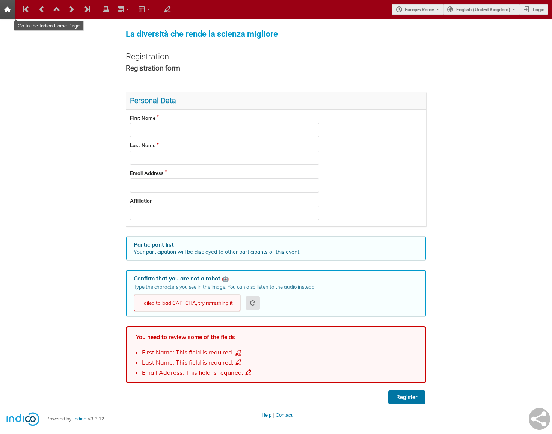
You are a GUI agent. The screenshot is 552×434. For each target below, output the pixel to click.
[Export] (123, 9)
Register (406, 397)
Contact (284, 415)
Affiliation (141, 201)
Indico (79, 419)
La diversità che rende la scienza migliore (202, 33)
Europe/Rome (419, 9)
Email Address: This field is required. (192, 372)
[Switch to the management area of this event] (167, 9)
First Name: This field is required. (188, 352)
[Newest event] (86, 9)
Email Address (147, 173)
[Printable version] (105, 9)
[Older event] (41, 9)
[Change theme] (145, 9)
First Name (142, 118)
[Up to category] (56, 9)
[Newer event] (71, 9)
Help (266, 415)
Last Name (142, 145)
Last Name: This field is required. (188, 362)
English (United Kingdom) (483, 9)
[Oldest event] (26, 9)
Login (538, 9)
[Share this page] (539, 419)
